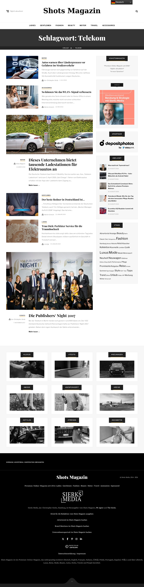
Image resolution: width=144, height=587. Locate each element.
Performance (116, 262)
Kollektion (105, 247)
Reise (122, 265)
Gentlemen (45, 25)
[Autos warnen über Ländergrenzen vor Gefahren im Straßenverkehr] (22, 67)
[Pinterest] (72, 538)
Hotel (119, 243)
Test (125, 271)
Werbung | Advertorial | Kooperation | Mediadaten (25, 462)
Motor (83, 25)
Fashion (59, 25)
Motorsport (127, 253)
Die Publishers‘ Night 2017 (52, 315)
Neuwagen (115, 257)
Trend (103, 275)
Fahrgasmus (112, 239)
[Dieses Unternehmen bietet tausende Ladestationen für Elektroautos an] (49, 134)
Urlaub (114, 274)
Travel (94, 25)
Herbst (109, 243)
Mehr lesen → (34, 185)
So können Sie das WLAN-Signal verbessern (66, 92)
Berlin (126, 233)
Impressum (81, 553)
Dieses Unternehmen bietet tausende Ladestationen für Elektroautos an (53, 164)
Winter (102, 279)
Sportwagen (110, 271)
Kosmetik (114, 247)
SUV (121, 271)
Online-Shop (104, 262)
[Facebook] (67, 538)
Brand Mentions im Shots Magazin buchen (72, 526)
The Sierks (111, 507)
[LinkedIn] (81, 538)
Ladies (32, 25)
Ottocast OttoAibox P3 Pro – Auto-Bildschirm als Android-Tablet (120, 175)
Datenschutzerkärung (66, 553)
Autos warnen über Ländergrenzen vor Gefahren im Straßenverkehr (63, 64)
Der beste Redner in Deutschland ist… (63, 199)
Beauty (71, 25)
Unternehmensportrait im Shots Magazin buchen (72, 532)
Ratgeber (115, 266)
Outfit (110, 262)
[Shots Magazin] (72, 10)
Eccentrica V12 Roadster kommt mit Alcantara (120, 210)
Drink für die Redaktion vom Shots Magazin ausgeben (72, 514)
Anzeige (112, 233)
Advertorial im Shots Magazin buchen (72, 520)
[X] (63, 538)
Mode (113, 252)
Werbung (129, 275)
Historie (114, 243)
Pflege (124, 262)
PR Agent (99, 507)
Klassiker (126, 243)
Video (120, 275)
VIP (123, 275)
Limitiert (122, 247)
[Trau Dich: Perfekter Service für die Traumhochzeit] (22, 231)
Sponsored (115, 486)
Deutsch (119, 2)
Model (120, 253)
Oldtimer (125, 258)
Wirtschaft (108, 279)
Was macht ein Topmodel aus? (118, 165)
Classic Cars (104, 239)
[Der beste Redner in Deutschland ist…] (22, 204)
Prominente (105, 266)
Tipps (130, 270)
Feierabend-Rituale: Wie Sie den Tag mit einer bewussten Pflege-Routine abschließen (121, 198)
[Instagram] (76, 538)
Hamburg (103, 243)
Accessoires (108, 25)
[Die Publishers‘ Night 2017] (49, 281)
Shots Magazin (72, 477)
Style (117, 270)
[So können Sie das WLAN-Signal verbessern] (22, 96)
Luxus (104, 252)
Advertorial (104, 233)
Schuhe (128, 266)
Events (22, 315)
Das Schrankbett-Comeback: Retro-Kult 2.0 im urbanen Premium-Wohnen (120, 186)
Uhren (108, 275)
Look (127, 247)
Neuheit (104, 258)
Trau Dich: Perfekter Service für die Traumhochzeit (62, 227)
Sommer (103, 271)
